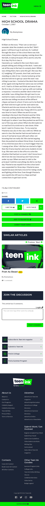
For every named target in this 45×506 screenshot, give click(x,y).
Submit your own (22, 225)
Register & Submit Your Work (33, 433)
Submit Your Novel (30, 436)
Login (39, 307)
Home (4, 16)
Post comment (35, 325)
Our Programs (6, 402)
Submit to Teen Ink (15, 347)
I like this (12, 207)
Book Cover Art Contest (9, 467)
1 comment (7, 280)
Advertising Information (32, 402)
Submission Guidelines (31, 438)
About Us (5, 397)
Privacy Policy (6, 414)
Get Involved (28, 447)
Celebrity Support (7, 405)
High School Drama (28, 16)
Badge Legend (28, 483)
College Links (28, 469)
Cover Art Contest (7, 464)
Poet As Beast (10, 271)
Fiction (13, 16)
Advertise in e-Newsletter (32, 419)
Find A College (14, 354)
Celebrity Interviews (8, 408)
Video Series (28, 480)
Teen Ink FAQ (6, 411)
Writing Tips (28, 444)
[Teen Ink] (11, 5)
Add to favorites (22, 219)
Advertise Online (29, 416)
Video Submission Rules (32, 441)
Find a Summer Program (17, 361)
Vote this (34, 207)
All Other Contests (8, 469)
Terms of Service (7, 416)
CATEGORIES (22, 504)
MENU (37, 6)
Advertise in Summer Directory (31, 412)
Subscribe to (20, 339)
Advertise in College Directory (30, 406)
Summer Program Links (31, 466)
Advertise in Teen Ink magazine (31, 398)
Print (5, 193)
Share (5, 197)
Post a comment (21, 214)
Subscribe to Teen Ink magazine (31, 451)
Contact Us (5, 399)
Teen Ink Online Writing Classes (31, 473)
